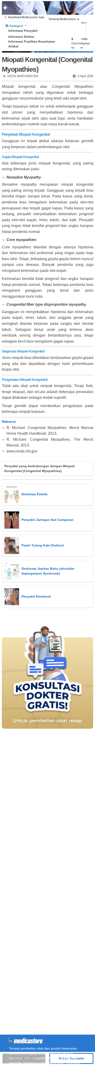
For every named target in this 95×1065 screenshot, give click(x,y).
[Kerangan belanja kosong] (14, 8)
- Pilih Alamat (85, 41)
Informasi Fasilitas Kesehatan (31, 41)
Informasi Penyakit (23, 30)
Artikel (13, 46)
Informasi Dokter (21, 36)
